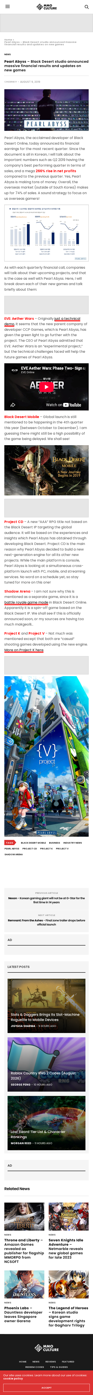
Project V (62, 848)
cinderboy (10, 81)
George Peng (20, 1084)
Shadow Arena (14, 854)
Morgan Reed (21, 1143)
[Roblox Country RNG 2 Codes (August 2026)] (46, 1064)
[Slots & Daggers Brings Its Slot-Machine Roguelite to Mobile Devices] (46, 1006)
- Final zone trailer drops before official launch (46, 922)
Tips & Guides (59, 1367)
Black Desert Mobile (33, 842)
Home (8, 39)
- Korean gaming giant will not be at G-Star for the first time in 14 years (46, 900)
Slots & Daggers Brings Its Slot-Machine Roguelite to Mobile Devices (45, 1017)
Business (54, 842)
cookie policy (13, 1378)
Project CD (29, 848)
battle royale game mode (26, 602)
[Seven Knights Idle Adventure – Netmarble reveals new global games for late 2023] (69, 1217)
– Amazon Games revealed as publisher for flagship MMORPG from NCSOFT (24, 1251)
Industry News (72, 842)
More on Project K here (23, 650)
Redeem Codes (34, 1367)
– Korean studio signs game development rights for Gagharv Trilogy (68, 1317)
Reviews (50, 1361)
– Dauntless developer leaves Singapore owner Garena (23, 1314)
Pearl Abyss (12, 848)
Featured (68, 1361)
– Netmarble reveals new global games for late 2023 (66, 1249)
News (7, 54)
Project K (46, 848)
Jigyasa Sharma (23, 1026)
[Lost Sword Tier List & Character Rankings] (46, 1123)
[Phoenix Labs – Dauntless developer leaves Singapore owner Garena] (24, 1284)
